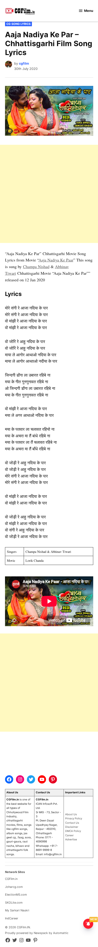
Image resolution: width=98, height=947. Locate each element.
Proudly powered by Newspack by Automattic (36, 933)
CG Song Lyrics (18, 24)
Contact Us (72, 822)
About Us (71, 814)
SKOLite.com (14, 902)
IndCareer (11, 918)
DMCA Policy (73, 831)
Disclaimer (71, 826)
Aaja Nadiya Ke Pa (54, 260)
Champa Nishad (36, 266)
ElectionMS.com (16, 894)
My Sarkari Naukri (17, 910)
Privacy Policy (73, 818)
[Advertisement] (49, 194)
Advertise (71, 839)
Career (69, 835)
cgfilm (24, 63)
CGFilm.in (11, 879)
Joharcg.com (14, 887)
